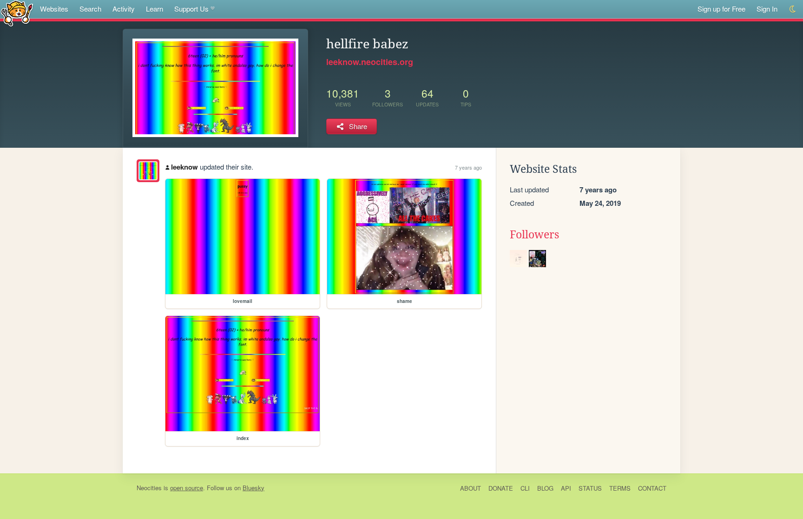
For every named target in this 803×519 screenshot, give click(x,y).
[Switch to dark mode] (793, 9)
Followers (534, 235)
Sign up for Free (721, 8)
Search (90, 8)
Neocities (149, 487)
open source (186, 487)
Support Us (191, 8)
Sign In (767, 8)
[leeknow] (148, 170)
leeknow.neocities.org (369, 62)
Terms (620, 488)
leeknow (184, 167)
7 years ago (468, 167)
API (566, 488)
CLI (525, 488)
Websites (54, 8)
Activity (123, 8)
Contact (652, 488)
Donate (500, 488)
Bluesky (253, 487)
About (470, 488)
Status (590, 488)
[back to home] (17, 13)
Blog (545, 488)
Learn (154, 8)
